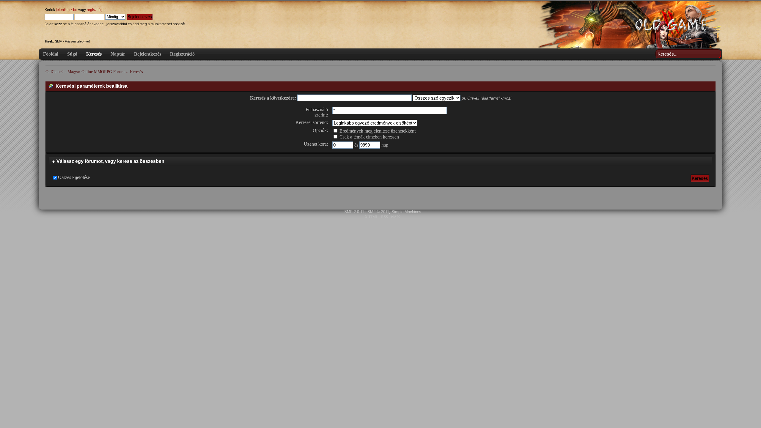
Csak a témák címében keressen (368, 136)
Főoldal (50, 53)
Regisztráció (182, 53)
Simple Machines (406, 212)
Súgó (72, 53)
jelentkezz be (66, 10)
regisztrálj (95, 10)
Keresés (94, 53)
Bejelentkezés (147, 53)
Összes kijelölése (74, 177)
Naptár (118, 53)
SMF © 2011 (378, 212)
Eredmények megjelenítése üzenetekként (377, 130)
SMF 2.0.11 (354, 212)
